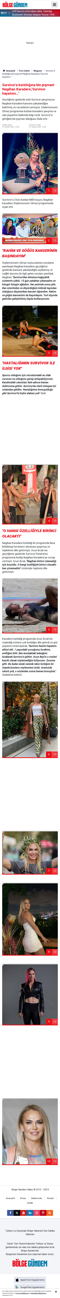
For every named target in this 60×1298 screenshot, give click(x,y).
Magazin (38, 71)
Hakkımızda (36, 1198)
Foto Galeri (24, 71)
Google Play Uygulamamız (33, 1287)
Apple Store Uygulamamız (32, 1280)
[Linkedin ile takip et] (30, 1213)
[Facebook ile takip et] (10, 1213)
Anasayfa (10, 71)
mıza (27, 1293)
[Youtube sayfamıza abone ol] (23, 1213)
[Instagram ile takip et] (36, 1213)
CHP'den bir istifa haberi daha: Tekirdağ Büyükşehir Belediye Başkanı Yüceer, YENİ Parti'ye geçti (33, 13)
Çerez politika (20, 1293)
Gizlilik (30, 1203)
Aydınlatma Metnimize (38, 1293)
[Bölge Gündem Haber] (15, 4)
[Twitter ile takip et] (17, 1213)
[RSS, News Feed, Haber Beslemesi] (49, 1213)
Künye (23, 1198)
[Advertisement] (30, 430)
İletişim (50, 1198)
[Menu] (54, 4)
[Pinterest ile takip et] (43, 1213)
